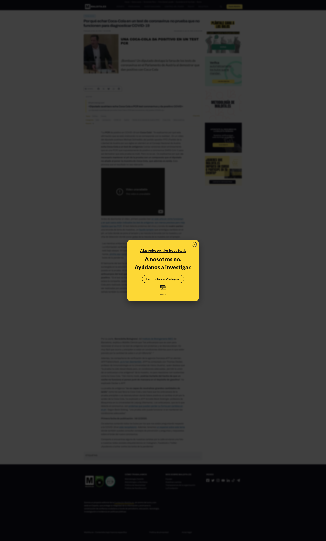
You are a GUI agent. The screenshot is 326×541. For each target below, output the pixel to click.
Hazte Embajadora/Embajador (163, 278)
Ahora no (163, 294)
